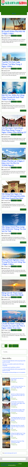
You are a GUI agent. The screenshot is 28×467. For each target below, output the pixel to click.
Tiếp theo (15, 345)
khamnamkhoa (4, 465)
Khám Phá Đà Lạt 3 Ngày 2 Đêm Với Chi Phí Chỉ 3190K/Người (13, 163)
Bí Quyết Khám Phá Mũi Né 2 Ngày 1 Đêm (13, 32)
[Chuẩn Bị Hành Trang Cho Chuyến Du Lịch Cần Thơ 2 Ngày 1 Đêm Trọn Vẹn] (14, 316)
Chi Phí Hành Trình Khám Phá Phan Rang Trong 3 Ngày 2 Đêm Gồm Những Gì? (14, 130)
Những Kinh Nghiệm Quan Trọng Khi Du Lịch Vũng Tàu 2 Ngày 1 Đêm (13, 262)
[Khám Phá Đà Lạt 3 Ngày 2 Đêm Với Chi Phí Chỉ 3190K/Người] (14, 153)
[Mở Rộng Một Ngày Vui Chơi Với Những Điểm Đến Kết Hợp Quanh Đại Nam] (14, 186)
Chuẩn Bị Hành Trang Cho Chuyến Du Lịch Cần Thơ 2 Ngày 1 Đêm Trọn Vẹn (13, 325)
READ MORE (23, 44)
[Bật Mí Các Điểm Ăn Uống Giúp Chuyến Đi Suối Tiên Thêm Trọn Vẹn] (14, 87)
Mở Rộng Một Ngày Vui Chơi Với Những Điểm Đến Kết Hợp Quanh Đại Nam (13, 196)
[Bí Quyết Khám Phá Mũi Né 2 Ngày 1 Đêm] (14, 23)
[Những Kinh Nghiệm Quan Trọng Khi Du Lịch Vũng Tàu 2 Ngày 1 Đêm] (14, 252)
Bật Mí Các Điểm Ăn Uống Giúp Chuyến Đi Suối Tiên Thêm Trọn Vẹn (13, 97)
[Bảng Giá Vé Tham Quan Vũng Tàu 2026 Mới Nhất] (14, 285)
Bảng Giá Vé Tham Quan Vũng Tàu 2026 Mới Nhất (12, 294)
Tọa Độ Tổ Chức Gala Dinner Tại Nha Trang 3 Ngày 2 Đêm (12, 64)
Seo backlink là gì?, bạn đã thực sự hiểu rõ (11, 367)
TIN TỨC (19, 35)
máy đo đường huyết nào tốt (10, 453)
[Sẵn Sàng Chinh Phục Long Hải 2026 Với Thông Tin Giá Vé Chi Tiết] (14, 219)
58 (10, 345)
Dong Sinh (14, 35)
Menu (14, 13)
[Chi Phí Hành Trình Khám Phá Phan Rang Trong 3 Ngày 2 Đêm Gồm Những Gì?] (14, 120)
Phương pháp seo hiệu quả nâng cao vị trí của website (13, 372)
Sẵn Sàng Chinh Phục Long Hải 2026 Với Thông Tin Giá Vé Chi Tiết (14, 229)
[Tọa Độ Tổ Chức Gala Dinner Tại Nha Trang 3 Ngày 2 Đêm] (14, 54)
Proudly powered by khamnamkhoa (9, 463)
